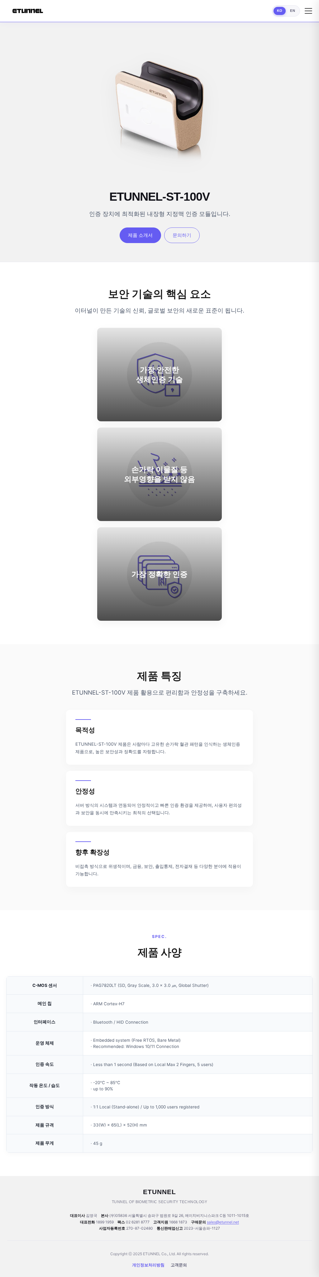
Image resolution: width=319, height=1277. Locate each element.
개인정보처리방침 (148, 1264)
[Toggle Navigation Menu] (308, 11)
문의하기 (182, 235)
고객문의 (179, 1264)
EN (292, 10)
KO (280, 10)
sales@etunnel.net (223, 1222)
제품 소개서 (140, 235)
